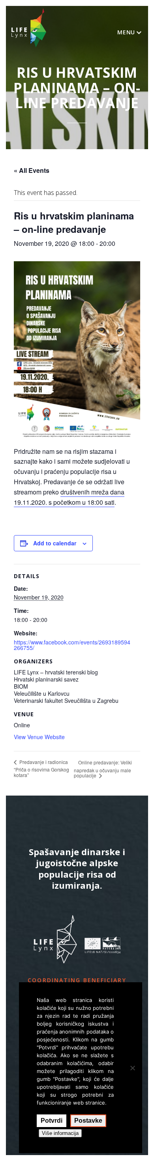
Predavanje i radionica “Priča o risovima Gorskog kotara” (41, 768)
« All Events (31, 170)
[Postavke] (132, 1068)
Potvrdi (51, 1120)
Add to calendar (54, 543)
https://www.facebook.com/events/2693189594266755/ (72, 645)
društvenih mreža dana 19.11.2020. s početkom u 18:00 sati (69, 497)
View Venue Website (39, 737)
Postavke (88, 1120)
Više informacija (60, 1133)
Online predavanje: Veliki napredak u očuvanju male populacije (103, 769)
